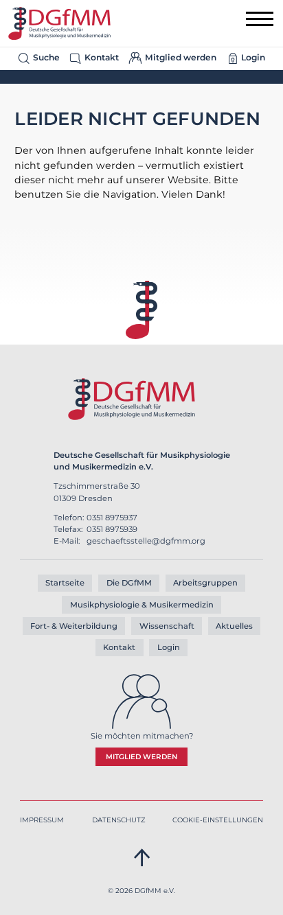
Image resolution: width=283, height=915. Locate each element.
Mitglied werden (141, 756)
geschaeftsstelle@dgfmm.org (146, 541)
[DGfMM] (59, 23)
